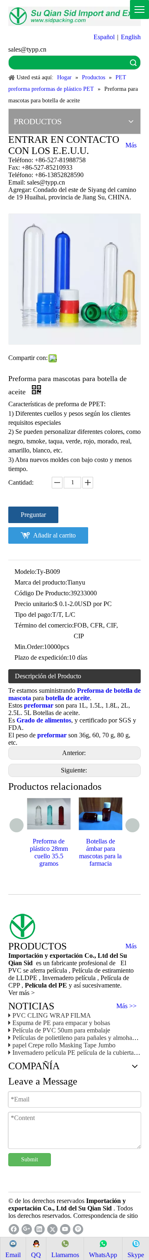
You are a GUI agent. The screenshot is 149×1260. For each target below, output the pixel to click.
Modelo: (25, 571)
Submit (29, 1159)
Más (131, 145)
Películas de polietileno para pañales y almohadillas (79, 1037)
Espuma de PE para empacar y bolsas (61, 1022)
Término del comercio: (44, 625)
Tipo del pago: (33, 614)
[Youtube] (65, 1229)
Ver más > (21, 992)
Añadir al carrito (54, 535)
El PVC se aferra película (67, 966)
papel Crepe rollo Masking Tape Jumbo (63, 1045)
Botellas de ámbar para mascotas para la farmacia (100, 852)
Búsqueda (133, 62)
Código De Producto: (42, 593)
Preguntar (33, 514)
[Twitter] (52, 1229)
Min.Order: (29, 646)
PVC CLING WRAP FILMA (51, 1015)
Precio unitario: (34, 603)
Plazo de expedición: (41, 657)
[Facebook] (14, 1229)
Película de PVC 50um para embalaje (61, 1030)
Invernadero (58, 977)
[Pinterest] (78, 1229)
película (86, 977)
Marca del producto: (40, 582)
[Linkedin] (39, 1229)
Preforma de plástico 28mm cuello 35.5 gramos (49, 852)
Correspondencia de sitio (105, 1215)
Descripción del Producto (48, 676)
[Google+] (27, 1229)
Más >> (126, 1006)
